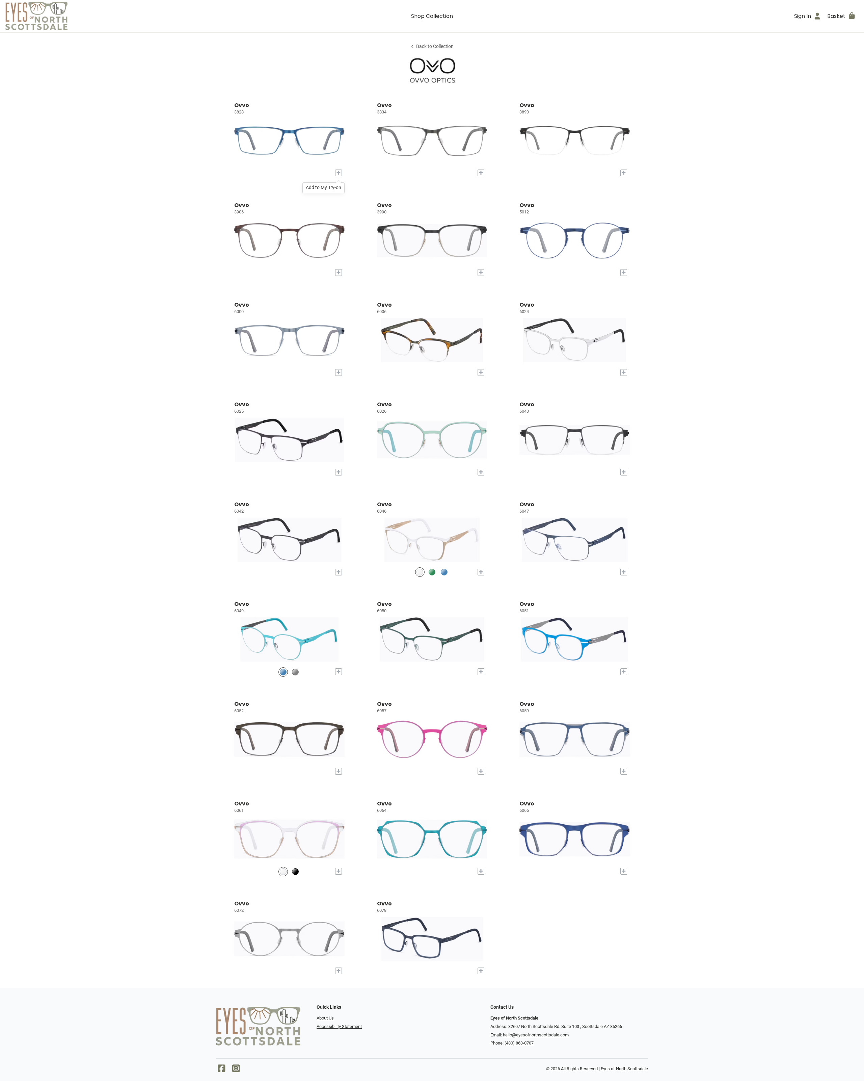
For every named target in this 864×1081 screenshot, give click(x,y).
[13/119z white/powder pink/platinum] (283, 871)
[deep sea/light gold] (444, 572)
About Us (325, 1018)
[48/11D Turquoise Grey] (283, 672)
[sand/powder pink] (295, 672)
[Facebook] (221, 1070)
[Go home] (112, 16)
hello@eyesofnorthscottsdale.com (536, 1034)
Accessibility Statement (339, 1026)
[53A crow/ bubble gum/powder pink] (295, 871)
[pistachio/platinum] (432, 572)
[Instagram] (236, 1070)
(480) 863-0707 (519, 1043)
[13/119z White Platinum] (420, 572)
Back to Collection (435, 46)
